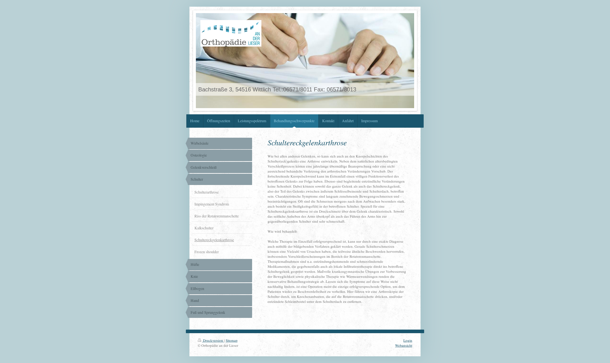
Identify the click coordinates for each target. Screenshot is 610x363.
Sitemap (232, 340)
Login (407, 340)
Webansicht (403, 345)
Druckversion (213, 340)
